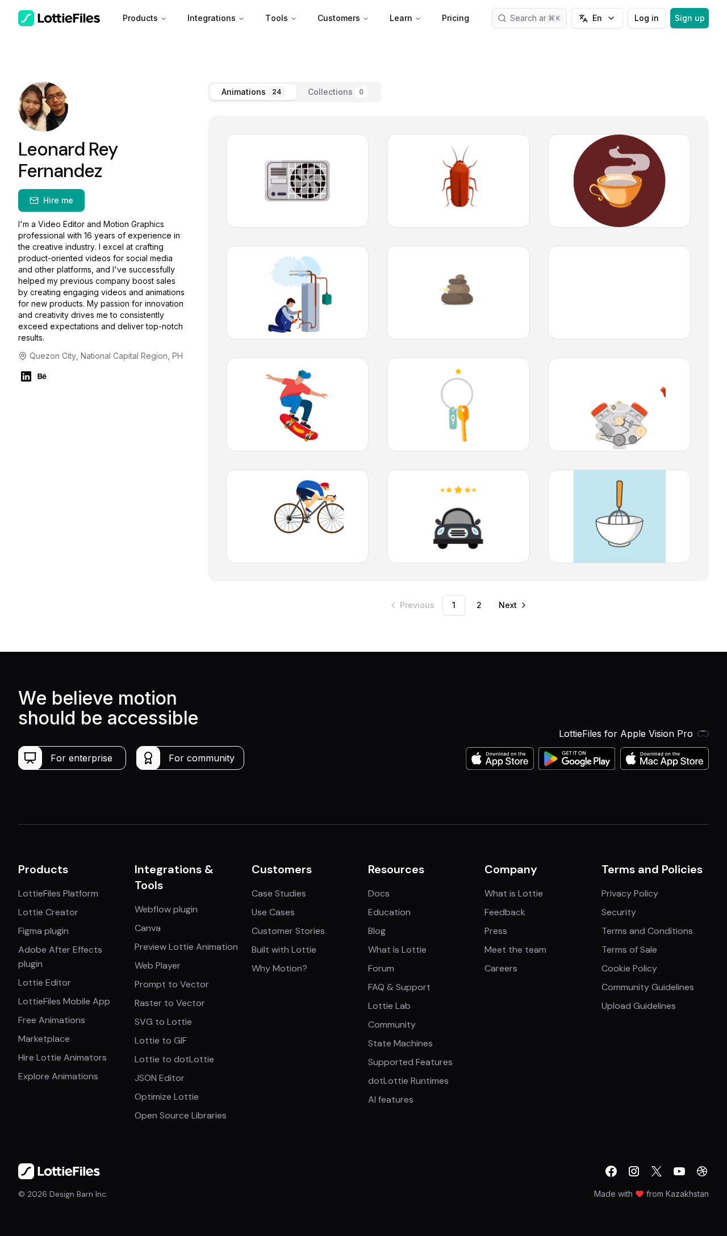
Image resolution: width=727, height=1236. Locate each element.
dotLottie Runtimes (408, 1081)
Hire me (58, 200)
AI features (390, 1099)
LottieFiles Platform (58, 893)
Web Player (158, 965)
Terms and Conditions (647, 931)
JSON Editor (160, 1078)
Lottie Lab (389, 1006)
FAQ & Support (399, 987)
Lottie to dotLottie (174, 1059)
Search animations (538, 18)
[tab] (253, 92)
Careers (500, 968)
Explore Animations (58, 1076)
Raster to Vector (170, 1003)
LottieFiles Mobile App (64, 1001)
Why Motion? (279, 968)
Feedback (504, 912)
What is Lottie (397, 950)
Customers (338, 18)
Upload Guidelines (638, 1006)
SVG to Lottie (163, 1022)
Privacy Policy (629, 893)
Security (618, 912)
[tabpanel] (458, 348)
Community (392, 1024)
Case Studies (279, 893)
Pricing (455, 18)
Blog (377, 931)
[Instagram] (634, 1171)
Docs (379, 893)
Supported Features (410, 1062)
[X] (656, 1171)
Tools (276, 18)
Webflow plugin (166, 909)
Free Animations (51, 1020)
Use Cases (273, 912)
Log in (646, 18)
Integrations (211, 18)
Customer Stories (288, 931)
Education (389, 912)
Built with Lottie (284, 950)
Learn (401, 18)
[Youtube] (679, 1171)
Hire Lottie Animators (62, 1057)
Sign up (690, 18)
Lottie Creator (48, 912)
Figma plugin (43, 931)
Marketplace (44, 1039)
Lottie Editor (44, 982)
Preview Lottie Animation (186, 947)
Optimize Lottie (167, 1097)
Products (140, 18)
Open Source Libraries (181, 1115)
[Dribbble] (702, 1171)
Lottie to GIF (161, 1040)
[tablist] (294, 92)
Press (495, 931)
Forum (381, 968)
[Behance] (42, 376)
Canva (148, 928)
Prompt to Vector (172, 984)
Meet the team (515, 950)
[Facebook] (611, 1171)
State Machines (400, 1043)
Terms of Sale (629, 950)
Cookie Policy (629, 968)
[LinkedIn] (26, 376)
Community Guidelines (647, 987)
